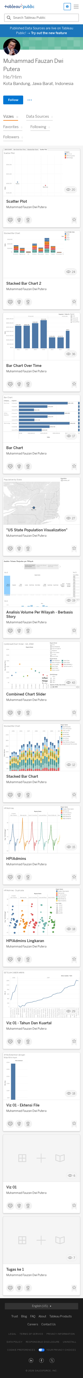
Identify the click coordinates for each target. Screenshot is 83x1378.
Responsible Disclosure (43, 1342)
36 (73, 354)
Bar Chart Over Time (24, 366)
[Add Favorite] (74, 220)
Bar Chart (14, 448)
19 (73, 600)
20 (73, 189)
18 (73, 929)
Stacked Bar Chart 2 (23, 283)
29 (73, 1011)
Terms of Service (31, 1334)
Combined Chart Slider (26, 694)
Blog (24, 1316)
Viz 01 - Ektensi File (22, 1105)
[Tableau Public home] (19, 6)
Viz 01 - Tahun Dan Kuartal (29, 1023)
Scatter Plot (16, 201)
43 (73, 682)
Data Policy (15, 1342)
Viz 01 (11, 1187)
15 (73, 847)
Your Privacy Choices (61, 1350)
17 (73, 436)
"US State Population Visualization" (36, 530)
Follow (13, 100)
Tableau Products (60, 1316)
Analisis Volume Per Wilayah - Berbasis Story (39, 614)
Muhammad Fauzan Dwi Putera (26, 207)
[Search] (8, 17)
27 (73, 518)
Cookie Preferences (21, 1350)
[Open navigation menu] (76, 6)
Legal (12, 1334)
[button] (31, 1360)
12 (73, 765)
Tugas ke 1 (15, 1269)
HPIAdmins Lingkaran (25, 941)
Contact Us (48, 1324)
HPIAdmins (16, 858)
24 (73, 272)
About (42, 1316)
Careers (32, 1324)
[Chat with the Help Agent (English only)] (67, 6)
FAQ (32, 1316)
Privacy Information (61, 1334)
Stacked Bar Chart (22, 776)
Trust (14, 1316)
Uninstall (69, 1342)
